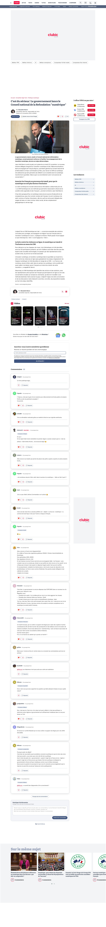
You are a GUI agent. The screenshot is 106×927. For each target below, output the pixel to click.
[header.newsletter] (85, 3)
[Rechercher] (80, 3)
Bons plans (52, 2)
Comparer (72, 2)
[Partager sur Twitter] (102, 919)
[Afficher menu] (11, 2)
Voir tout (67, 303)
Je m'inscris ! (40, 361)
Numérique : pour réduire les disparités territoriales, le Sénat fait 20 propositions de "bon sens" (50, 874)
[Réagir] (62, 116)
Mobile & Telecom (46, 6)
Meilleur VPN (15, 62)
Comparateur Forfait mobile (61, 62)
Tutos (44, 2)
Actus (24, 2)
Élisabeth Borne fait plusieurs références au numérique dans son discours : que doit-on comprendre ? (23, 874)
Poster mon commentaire (60, 817)
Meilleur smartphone (45, 62)
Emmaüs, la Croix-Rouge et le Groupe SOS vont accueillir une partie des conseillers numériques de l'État (78, 874)
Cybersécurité (13, 6)
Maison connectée (73, 6)
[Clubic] (17, 3)
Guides (37, 2)
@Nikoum (19, 669)
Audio (64, 6)
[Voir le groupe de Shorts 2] (40, 327)
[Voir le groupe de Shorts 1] (38, 327)
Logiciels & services (25, 6)
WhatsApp (45, 334)
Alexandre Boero (23, 109)
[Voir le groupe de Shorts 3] (42, 327)
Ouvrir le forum (41, 824)
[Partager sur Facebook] (102, 915)
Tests (30, 2)
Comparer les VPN (84, 119)
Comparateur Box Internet (80, 62)
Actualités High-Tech (21, 97)
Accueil (13, 97)
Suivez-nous (15, 116)
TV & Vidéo (57, 6)
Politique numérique (33, 97)
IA (35, 62)
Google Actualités (33, 334)
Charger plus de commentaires (40, 796)
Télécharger (62, 2)
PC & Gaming (36, 6)
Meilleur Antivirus (27, 62)
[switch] (90, 2)
